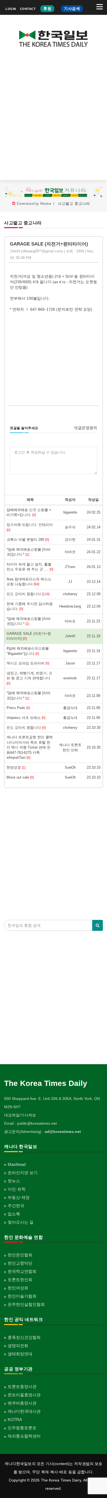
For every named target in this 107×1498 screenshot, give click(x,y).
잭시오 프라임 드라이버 (28, 663)
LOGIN (10, 8)
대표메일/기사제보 (20, 1115)
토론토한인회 (20, 1279)
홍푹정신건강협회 (24, 1337)
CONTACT (28, 8)
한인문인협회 (20, 1255)
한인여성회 (18, 1287)
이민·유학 (17, 1189)
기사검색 (72, 8)
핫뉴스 (14, 1181)
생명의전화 (18, 1345)
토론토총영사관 (22, 1386)
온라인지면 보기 (23, 1172)
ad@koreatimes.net (63, 1131)
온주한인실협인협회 (26, 1304)
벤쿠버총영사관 (22, 1403)
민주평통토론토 (22, 1427)
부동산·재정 (19, 1197)
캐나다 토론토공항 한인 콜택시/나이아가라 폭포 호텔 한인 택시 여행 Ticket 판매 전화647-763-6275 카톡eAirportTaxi (30, 747)
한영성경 (16, 767)
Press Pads (18, 708)
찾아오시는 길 (20, 1222)
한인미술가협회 (22, 1296)
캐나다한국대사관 (24, 1411)
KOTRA (15, 1419)
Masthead (17, 1164)
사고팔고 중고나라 (74, 204)
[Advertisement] (53, 118)
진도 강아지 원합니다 (28, 594)
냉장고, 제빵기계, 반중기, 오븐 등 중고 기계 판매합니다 (29, 678)
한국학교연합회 (22, 1271)
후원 (47, 8)
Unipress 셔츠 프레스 (26, 718)
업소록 (14, 1214)
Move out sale (20, 777)
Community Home (34, 204)
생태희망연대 (20, 1353)
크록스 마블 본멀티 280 (28, 539)
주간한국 (16, 1205)
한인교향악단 (20, 1263)
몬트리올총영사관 (24, 1394)
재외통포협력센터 (24, 1436)
